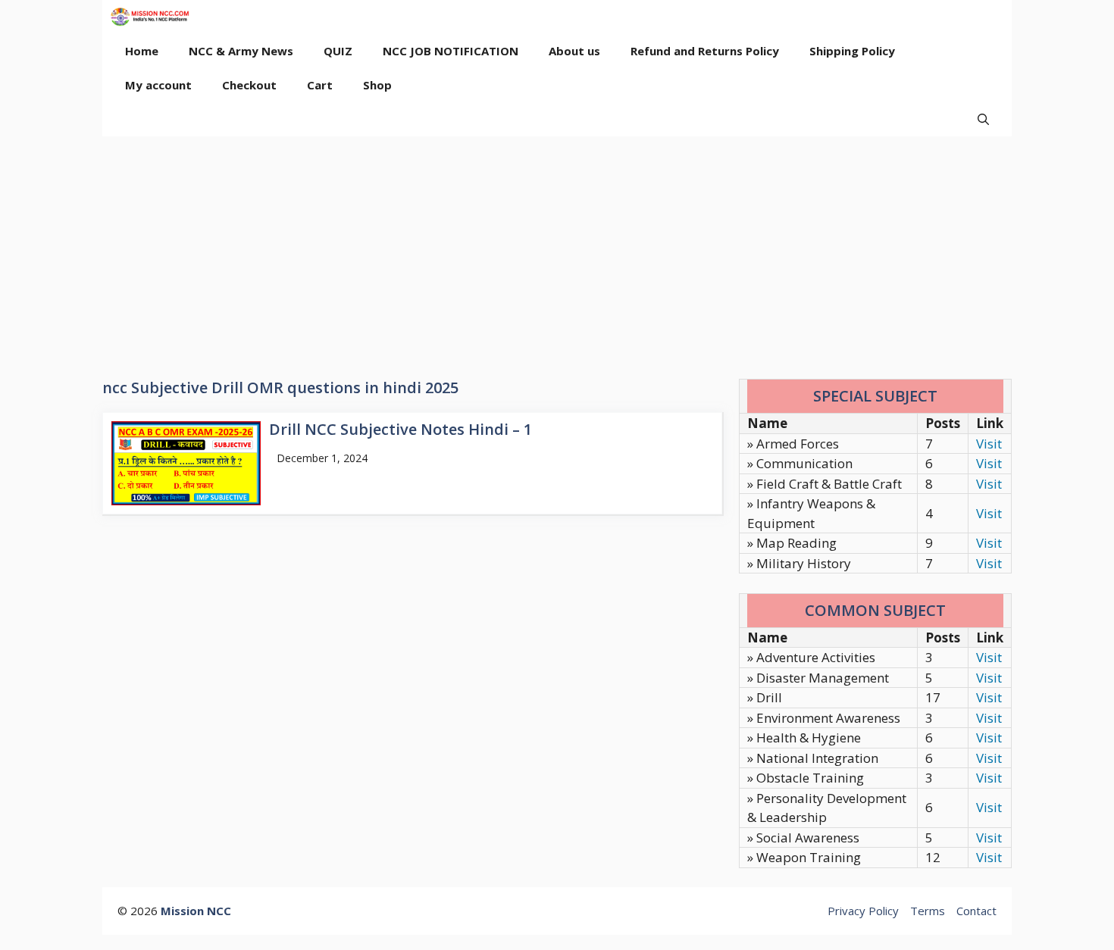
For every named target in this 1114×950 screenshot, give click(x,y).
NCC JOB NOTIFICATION (450, 50)
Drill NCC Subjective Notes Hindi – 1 (400, 429)
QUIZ (338, 50)
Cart (320, 84)
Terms (927, 910)
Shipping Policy (852, 50)
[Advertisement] (557, 250)
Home (141, 50)
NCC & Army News (241, 50)
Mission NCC (196, 910)
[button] (983, 119)
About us (574, 50)
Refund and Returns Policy (705, 50)
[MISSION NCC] (149, 17)
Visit (989, 443)
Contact (976, 910)
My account (158, 84)
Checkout (249, 84)
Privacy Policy (863, 910)
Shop (377, 84)
